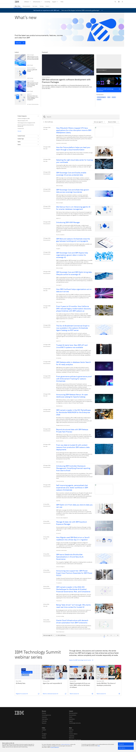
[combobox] (81, 117)
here (99, 745)
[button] (119, 1)
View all (19, 131)
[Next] (118, 635)
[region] (81, 135)
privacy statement (55, 747)
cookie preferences (65, 744)
